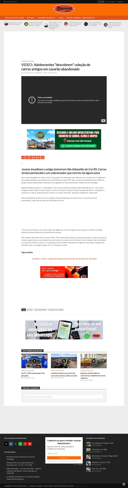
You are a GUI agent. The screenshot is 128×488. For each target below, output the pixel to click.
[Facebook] (11, 444)
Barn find (29, 310)
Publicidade (120, 2)
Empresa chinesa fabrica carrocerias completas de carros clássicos (93, 375)
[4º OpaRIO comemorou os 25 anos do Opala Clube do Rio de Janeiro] (66, 24)
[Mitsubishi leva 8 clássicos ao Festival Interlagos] (6, 24)
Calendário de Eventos (46, 18)
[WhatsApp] (20, 444)
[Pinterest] (25, 444)
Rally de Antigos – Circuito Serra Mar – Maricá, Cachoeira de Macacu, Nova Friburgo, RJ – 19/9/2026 (55, 25)
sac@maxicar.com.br (80, 486)
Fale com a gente (110, 2)
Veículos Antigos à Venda (14, 18)
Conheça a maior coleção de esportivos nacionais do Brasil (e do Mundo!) (64, 258)
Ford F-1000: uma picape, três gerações (33, 374)
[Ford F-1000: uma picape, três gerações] (34, 361)
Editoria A (40, 73)
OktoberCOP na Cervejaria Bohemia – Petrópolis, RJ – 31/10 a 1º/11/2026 (36, 24)
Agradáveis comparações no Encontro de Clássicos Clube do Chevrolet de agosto (114, 25)
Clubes (60, 18)
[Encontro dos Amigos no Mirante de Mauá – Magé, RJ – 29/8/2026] (86, 24)
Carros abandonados (40, 310)
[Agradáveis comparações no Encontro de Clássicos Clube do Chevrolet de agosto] (106, 25)
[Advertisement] (64, 47)
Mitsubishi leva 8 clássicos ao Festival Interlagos (15, 23)
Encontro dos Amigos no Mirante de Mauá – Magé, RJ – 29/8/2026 (95, 24)
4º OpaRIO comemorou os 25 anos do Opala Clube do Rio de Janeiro (75, 24)
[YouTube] (30, 444)
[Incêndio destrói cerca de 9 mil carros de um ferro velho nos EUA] (64, 361)
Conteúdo (30, 18)
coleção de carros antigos (56, 310)
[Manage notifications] (124, 484)
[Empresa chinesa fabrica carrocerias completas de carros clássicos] (94, 361)
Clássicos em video (27, 61)
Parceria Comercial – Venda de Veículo (80, 18)
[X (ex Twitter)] (16, 444)
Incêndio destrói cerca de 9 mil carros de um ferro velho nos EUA (64, 374)
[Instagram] (6, 444)
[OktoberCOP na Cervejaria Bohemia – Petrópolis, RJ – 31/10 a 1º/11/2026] (26, 24)
